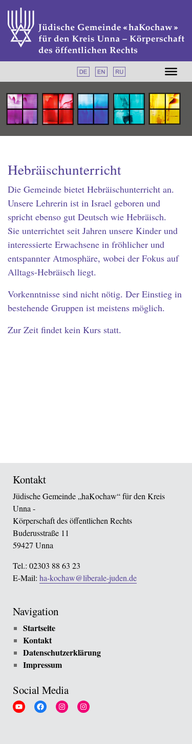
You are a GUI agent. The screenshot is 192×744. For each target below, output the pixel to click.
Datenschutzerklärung (62, 652)
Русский (119, 72)
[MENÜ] (171, 71)
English (101, 72)
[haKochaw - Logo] (96, 30)
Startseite (39, 628)
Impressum (42, 664)
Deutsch (83, 72)
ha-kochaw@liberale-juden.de (88, 578)
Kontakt (37, 640)
